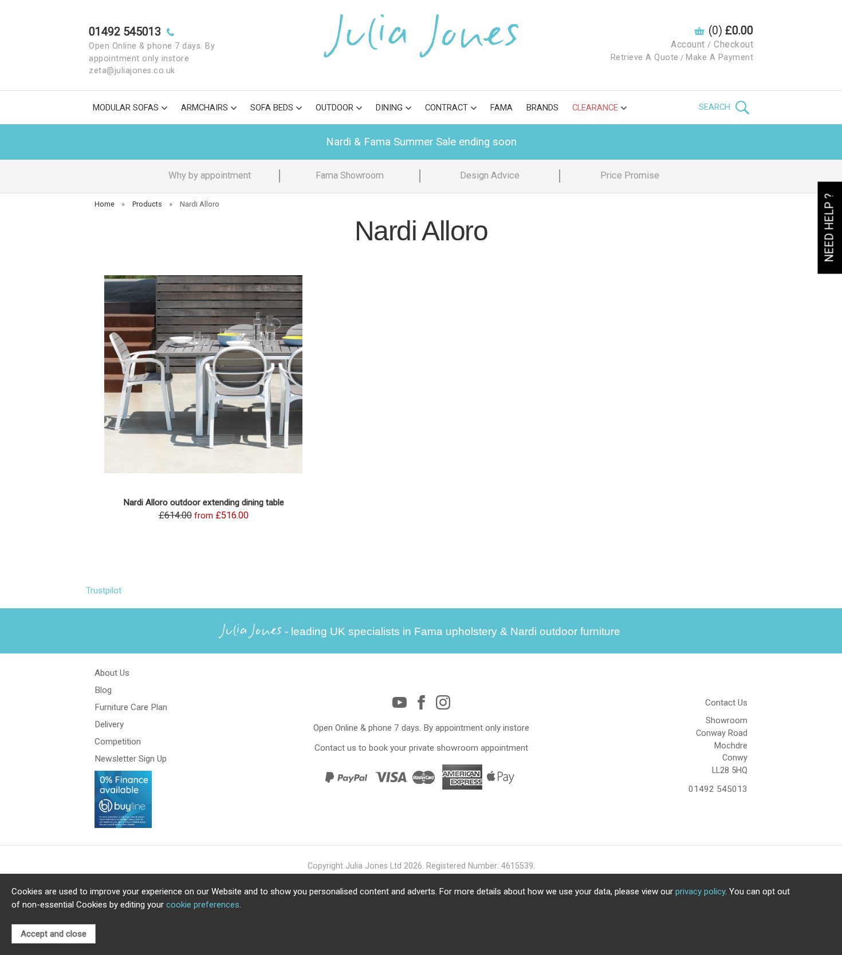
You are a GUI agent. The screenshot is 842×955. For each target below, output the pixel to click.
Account (688, 44)
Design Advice (490, 175)
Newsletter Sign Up (131, 759)
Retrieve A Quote (645, 57)
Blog (103, 690)
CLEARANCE (595, 107)
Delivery (109, 724)
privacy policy (700, 891)
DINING (389, 107)
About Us (112, 673)
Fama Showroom (350, 175)
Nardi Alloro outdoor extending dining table (203, 502)
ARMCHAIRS (204, 107)
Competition (118, 741)
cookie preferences (202, 904)
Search (716, 107)
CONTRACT (446, 107)
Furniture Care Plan (131, 707)
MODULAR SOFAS (126, 107)
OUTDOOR (334, 107)
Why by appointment (209, 175)
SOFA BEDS (271, 107)
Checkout (733, 44)
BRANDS (542, 107)
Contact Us (726, 703)
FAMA (501, 107)
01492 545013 (717, 789)
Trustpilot (103, 590)
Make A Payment (719, 57)
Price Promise (629, 175)
